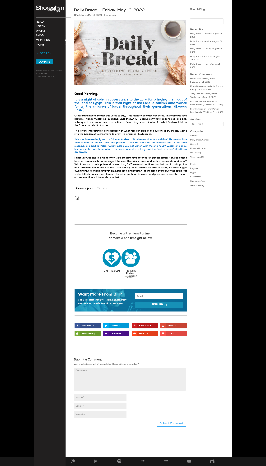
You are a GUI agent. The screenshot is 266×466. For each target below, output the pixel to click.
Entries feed (195, 176)
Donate (44, 61)
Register (194, 168)
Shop (40, 36)
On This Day (195, 152)
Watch (41, 31)
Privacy (50, 76)
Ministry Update (197, 148)
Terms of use (41, 76)
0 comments (110, 15)
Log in (193, 172)
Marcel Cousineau (198, 86)
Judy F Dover (196, 93)
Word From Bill (197, 157)
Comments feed (197, 181)
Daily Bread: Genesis (199, 140)
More (40, 45)
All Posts (194, 135)
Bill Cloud (194, 101)
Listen (40, 26)
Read (40, 22)
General (194, 144)
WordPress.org (197, 185)
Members (43, 40)
